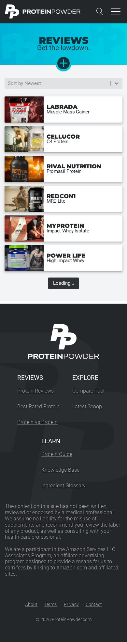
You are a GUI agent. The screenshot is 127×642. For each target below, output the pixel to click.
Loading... (63, 283)
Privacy (71, 604)
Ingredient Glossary (63, 485)
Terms (50, 604)
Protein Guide (56, 454)
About (31, 604)
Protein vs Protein (37, 422)
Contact (94, 604)
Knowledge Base (60, 470)
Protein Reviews (35, 391)
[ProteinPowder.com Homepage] (43, 11)
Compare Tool (88, 391)
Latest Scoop (87, 406)
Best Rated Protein (38, 406)
